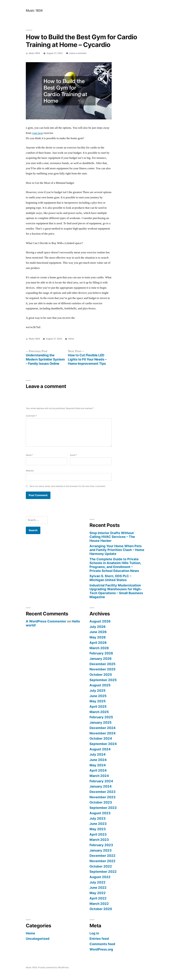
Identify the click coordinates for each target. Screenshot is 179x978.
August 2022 (100, 877)
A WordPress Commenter (46, 621)
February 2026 (101, 653)
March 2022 (99, 904)
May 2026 (98, 637)
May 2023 (98, 829)
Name (29, 455)
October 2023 (101, 802)
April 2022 (98, 898)
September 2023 (103, 808)
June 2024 (98, 760)
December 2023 (102, 792)
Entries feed (99, 939)
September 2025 (103, 680)
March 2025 (99, 712)
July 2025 (97, 690)
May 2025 (98, 701)
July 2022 (97, 882)
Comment (31, 416)
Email (73, 455)
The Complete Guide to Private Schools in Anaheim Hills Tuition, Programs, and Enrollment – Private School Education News (115, 565)
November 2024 (103, 733)
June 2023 (98, 824)
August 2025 (100, 685)
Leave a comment (77, 53)
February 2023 (101, 845)
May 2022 (98, 893)
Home (71, 338)
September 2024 (103, 744)
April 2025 (98, 706)
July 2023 (97, 818)
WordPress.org (101, 949)
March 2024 (99, 776)
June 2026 (98, 632)
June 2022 (98, 888)
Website (30, 470)
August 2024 (100, 749)
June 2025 (98, 696)
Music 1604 (34, 10)
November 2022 (102, 861)
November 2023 (102, 797)
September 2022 (103, 872)
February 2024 (101, 781)
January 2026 (101, 659)
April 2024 (98, 770)
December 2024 (103, 728)
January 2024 (101, 786)
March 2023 (99, 840)
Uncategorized (37, 939)
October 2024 (101, 738)
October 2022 (101, 866)
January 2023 (101, 850)
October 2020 (101, 909)
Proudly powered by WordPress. (53, 967)
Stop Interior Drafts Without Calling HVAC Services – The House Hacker (112, 537)
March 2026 (99, 648)
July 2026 (97, 627)
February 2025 (101, 717)
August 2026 (100, 621)
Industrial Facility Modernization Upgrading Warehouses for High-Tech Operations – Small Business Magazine (116, 591)
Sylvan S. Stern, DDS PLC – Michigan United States (110, 578)
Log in (94, 933)
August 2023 (100, 813)
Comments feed (102, 944)
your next (37, 133)
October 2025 (101, 675)
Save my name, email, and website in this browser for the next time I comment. (67, 486)
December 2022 (102, 856)
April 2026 (98, 643)
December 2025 (102, 664)
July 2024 (98, 754)
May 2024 (98, 765)
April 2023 (98, 834)
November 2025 (102, 669)
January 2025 (101, 722)
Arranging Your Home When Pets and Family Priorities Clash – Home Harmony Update (117, 550)
